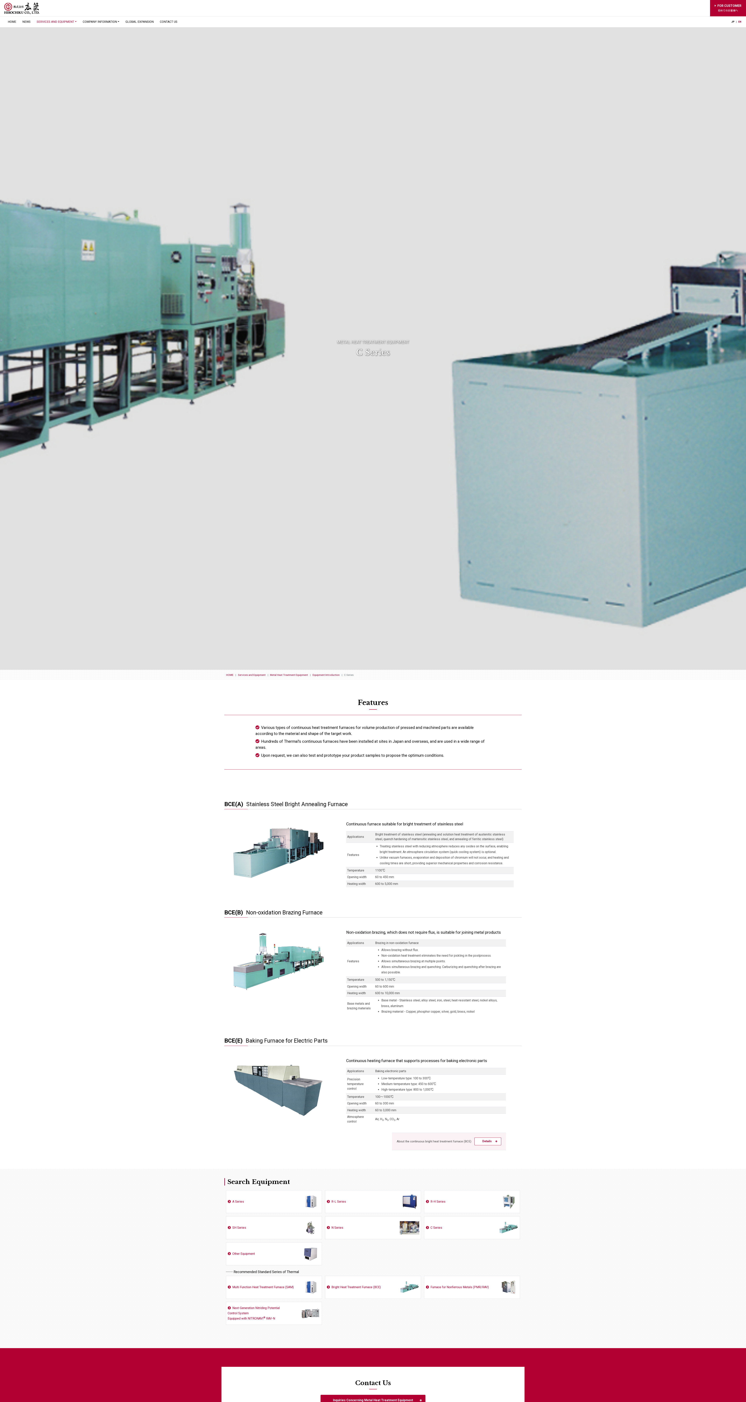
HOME (12, 22)
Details (487, 1141)
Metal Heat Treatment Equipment (289, 674)
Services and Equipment (252, 674)
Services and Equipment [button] (55, 22)
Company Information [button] (100, 22)
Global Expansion (139, 22)
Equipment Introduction (326, 674)
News (26, 22)
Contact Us (168, 22)
